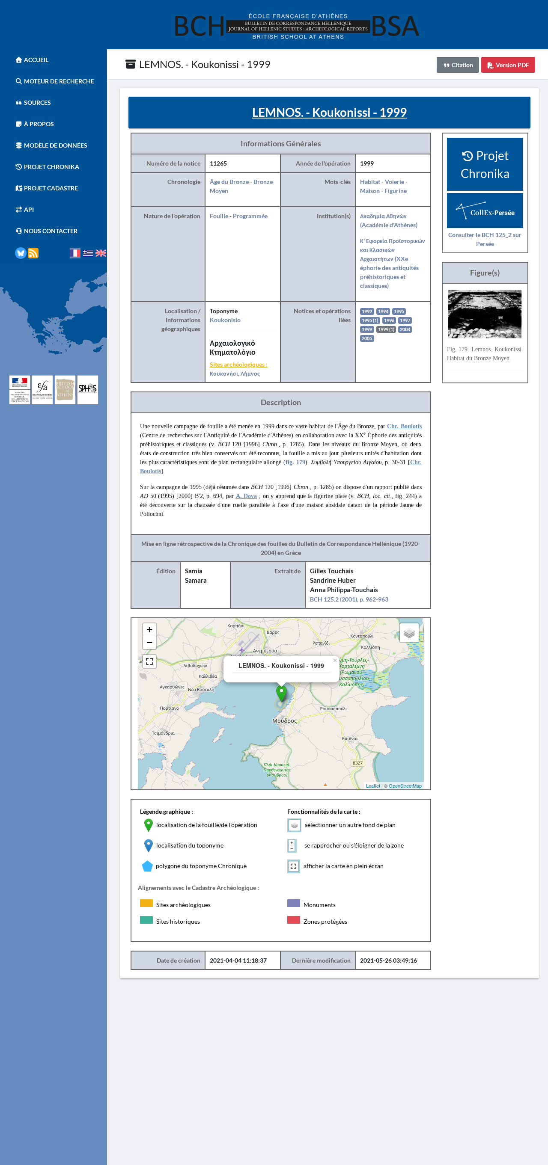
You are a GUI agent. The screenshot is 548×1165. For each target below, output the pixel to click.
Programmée (250, 215)
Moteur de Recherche (58, 81)
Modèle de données (55, 145)
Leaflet (373, 785)
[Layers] (409, 632)
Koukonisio (225, 319)
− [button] (149, 642)
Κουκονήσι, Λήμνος (235, 373)
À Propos (38, 123)
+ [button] (149, 629)
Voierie (394, 181)
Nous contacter (50, 230)
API (28, 209)
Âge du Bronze (229, 181)
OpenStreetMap (405, 785)
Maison (370, 190)
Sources (37, 102)
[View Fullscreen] (149, 661)
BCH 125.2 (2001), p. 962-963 (349, 599)
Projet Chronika (51, 166)
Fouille (219, 215)
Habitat (370, 181)
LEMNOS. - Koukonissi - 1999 (204, 64)
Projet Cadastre (50, 188)
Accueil (35, 59)
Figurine (395, 190)
